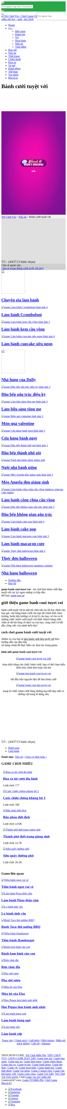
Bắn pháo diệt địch (16, 817)
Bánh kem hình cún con (18, 953)
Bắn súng (20, 31)
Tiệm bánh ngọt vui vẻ (17, 887)
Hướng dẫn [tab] (14, 580)
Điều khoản (47, 1040)
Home (11, 25)
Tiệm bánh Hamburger (17, 940)
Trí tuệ (11, 65)
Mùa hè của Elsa (13, 994)
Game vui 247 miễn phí (38, 1077)
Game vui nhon (21, 1070)
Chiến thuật (14, 59)
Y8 (17, 37)
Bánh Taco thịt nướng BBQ (20, 927)
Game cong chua (26, 1073)
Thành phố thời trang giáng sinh (26, 836)
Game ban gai (44, 1058)
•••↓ (10, 28)
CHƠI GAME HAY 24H (22, 1058)
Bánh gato (13, 747)
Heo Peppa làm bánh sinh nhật (23, 1007)
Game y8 (12, 1067)
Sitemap (46, 1043)
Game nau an (15, 1061)
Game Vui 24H (45, 1073)
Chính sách (21, 1040)
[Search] (2, 10)
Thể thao (13, 71)
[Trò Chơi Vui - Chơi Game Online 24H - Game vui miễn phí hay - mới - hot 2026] (2, 3)
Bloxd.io (13, 77)
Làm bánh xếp (11, 1034)
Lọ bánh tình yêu (13, 913)
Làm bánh (13, 751)
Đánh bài (20, 34)
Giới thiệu (34, 1040)
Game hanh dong (41, 1064)
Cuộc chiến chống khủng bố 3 (24, 798)
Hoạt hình (20, 40)
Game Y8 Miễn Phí (32, 1080)
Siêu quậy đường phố (18, 855)
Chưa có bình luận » (36, 756)
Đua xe (12, 62)
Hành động (14, 68)
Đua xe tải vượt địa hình (20, 778)
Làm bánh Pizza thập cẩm (20, 900)
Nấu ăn (19, 43)
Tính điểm (20, 46)
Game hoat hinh (27, 1067)
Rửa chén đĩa (10, 967)
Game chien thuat (52, 1061)
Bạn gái (12, 49)
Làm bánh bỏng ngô (16, 1020)
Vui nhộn (13, 74)
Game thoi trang (32, 1061)
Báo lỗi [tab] (12, 583)
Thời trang (14, 56)
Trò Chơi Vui (8, 216)
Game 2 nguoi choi (41, 1070)
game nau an (17, 595)
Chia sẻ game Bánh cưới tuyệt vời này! (22, 268)
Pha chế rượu (10, 980)
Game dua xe (8, 1064)
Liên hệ (35, 1043)
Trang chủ (7, 1040)
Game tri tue (24, 1064)
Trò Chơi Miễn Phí (35, 1055)
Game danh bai (45, 1067)
